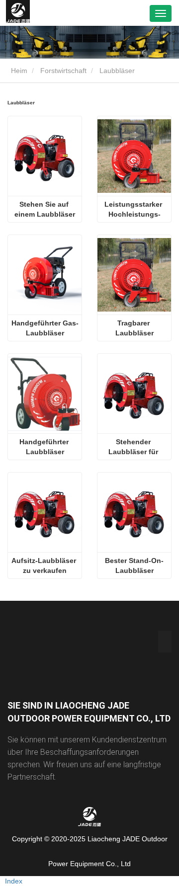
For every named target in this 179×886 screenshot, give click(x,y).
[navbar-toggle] (161, 13)
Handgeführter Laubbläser (45, 447)
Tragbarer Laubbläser (134, 328)
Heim (18, 71)
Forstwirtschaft (63, 71)
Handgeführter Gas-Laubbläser (45, 328)
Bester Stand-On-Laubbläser (134, 565)
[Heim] (18, 13)
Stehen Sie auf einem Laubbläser (44, 209)
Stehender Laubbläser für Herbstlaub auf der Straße (134, 447)
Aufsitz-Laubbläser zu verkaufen (44, 565)
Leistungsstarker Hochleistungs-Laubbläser (134, 209)
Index (13, 881)
